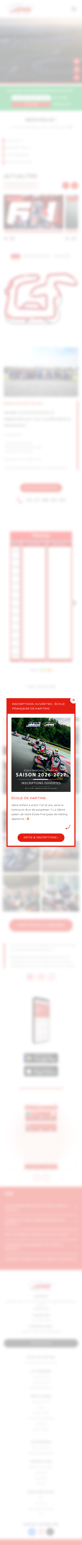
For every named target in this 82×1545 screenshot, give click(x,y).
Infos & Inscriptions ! (41, 837)
